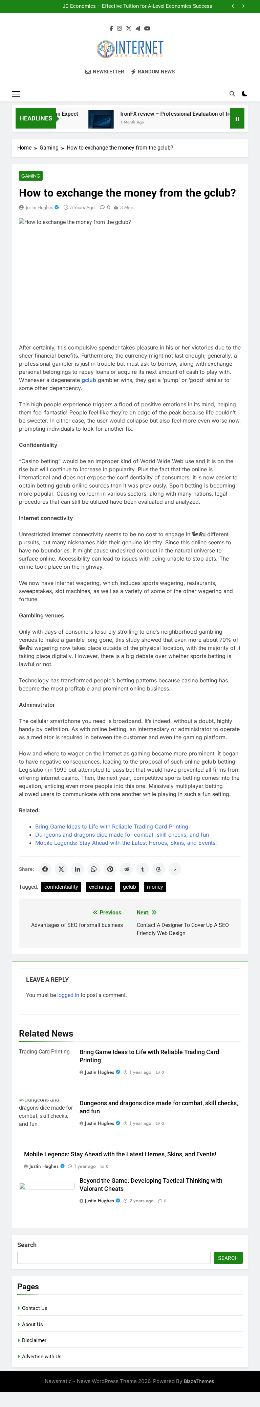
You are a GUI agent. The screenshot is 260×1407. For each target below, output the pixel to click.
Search (27, 1244)
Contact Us (34, 1308)
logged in (68, 995)
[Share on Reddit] (126, 869)
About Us (32, 1324)
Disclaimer (34, 1340)
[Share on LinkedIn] (77, 869)
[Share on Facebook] (45, 869)
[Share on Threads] (158, 869)
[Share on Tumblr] (142, 869)
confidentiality (61, 887)
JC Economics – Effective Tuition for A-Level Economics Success (137, 6)
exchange (100, 887)
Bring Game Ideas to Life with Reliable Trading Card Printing (111, 826)
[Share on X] (61, 869)
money (155, 887)
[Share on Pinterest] (110, 869)
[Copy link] (175, 869)
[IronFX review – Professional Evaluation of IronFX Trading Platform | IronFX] (91, 122)
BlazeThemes (199, 1381)
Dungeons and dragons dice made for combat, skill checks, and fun (122, 834)
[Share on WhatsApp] (93, 869)
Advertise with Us (42, 1357)
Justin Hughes (39, 207)
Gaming (30, 176)
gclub (129, 887)
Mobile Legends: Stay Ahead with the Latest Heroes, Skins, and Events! (126, 842)
